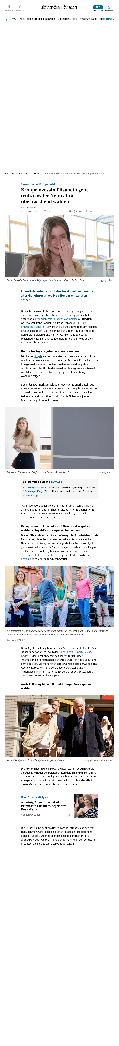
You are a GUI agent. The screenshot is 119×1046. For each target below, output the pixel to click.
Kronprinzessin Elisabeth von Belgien (56, 319)
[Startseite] (59, 7)
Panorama (24, 173)
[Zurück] (6, 19)
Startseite (9, 173)
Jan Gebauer (30, 207)
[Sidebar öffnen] (14, 19)
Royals (37, 173)
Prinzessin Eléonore (32, 326)
